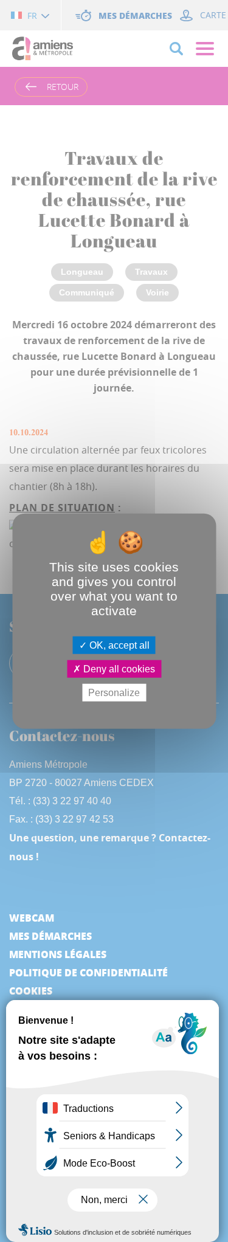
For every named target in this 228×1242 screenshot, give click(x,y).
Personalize (114, 693)
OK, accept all (118, 645)
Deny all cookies (118, 668)
